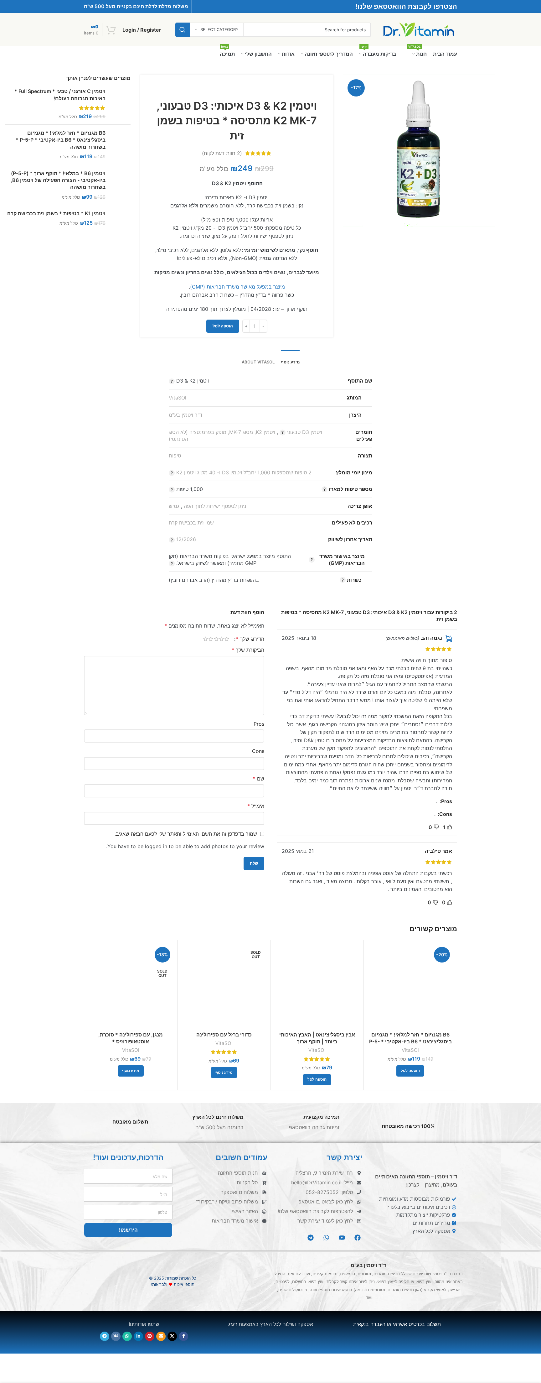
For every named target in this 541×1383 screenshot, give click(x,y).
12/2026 (186, 539)
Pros (259, 724)
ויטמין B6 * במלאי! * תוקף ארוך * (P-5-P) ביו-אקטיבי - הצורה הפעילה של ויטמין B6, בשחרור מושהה (58, 180)
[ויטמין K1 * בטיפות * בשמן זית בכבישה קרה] (120, 220)
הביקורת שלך (248, 650)
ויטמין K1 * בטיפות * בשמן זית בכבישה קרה (56, 213)
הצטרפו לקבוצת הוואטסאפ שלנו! (406, 6)
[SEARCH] (182, 30)
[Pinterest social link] (149, 1336)
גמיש (174, 506)
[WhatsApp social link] (127, 1336)
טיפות (175, 455)
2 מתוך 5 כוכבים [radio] (221, 638)
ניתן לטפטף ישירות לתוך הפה (215, 506)
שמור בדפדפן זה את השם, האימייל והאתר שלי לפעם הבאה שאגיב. (186, 834)
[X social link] (172, 1336)
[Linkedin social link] (138, 1336)
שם (258, 778)
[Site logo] (418, 29)
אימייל (255, 806)
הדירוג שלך (250, 638)
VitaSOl (177, 397)
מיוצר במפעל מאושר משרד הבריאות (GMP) (237, 287)
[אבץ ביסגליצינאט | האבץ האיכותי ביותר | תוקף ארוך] (317, 986)
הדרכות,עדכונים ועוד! (128, 1157)
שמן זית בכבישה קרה (191, 522)
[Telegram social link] (104, 1336)
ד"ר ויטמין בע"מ (185, 415)
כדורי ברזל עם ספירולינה (224, 1034)
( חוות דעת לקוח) (222, 153)
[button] (410, 1071)
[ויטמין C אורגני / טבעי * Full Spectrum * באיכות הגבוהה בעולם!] (120, 104)
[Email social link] (161, 1336)
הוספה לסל (223, 325)
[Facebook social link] (183, 1336)
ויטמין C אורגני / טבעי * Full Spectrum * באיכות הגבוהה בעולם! (60, 94)
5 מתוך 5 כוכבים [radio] (205, 638)
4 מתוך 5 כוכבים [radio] (211, 638)
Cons (258, 751)
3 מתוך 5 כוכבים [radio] (216, 638)
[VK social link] (116, 1336)
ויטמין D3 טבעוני (304, 432)
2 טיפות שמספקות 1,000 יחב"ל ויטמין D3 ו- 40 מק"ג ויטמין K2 (244, 472)
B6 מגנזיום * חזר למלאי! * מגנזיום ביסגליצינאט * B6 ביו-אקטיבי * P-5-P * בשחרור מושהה (61, 140)
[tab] (290, 359)
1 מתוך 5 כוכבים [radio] (226, 638)
